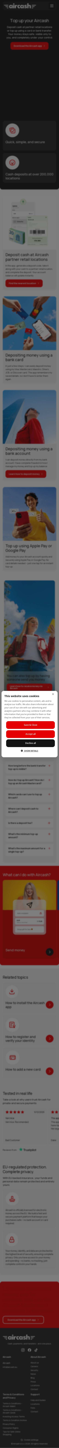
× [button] (53, 694)
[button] (29, 750)
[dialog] (30, 724)
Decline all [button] (30, 743)
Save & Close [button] (30, 724)
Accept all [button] (31, 734)
